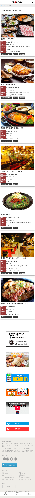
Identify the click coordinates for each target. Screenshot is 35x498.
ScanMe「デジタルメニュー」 (26, 479)
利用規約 (6, 473)
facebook (22, 54)
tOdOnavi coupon (6, 54)
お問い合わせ (23, 473)
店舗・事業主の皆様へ (25, 477)
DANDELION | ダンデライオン (11, 171)
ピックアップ (6, 5)
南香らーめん (5, 214)
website (15, 54)
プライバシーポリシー (9, 475)
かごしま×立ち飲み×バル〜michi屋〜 (14, 258)
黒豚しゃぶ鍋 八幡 (7, 39)
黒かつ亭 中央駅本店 (8, 84)
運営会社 (23, 475)
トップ (1, 5)
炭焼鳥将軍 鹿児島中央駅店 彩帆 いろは (14, 303)
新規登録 (17, 429)
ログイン (17, 424)
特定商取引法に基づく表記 (9, 477)
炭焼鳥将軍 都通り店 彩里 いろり (12, 128)
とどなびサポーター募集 (9, 479)
